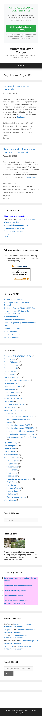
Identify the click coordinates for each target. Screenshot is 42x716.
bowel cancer (11, 473)
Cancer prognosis (11, 368)
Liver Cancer (10, 126)
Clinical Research (10, 395)
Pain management (11, 446)
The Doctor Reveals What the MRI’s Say (19, 308)
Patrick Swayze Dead (12, 337)
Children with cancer (12, 392)
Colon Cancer (11, 482)
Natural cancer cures (12, 328)
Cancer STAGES (10, 371)
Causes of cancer (11, 383)
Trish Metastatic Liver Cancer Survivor (21, 437)
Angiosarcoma (12, 464)
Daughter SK (9, 630)
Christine (9, 414)
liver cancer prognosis (24, 126)
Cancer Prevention (11, 365)
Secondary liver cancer (15, 404)
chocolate (17, 189)
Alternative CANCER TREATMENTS (17, 356)
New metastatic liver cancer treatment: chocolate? (19, 151)
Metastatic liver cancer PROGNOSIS (19, 123)
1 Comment (9, 138)
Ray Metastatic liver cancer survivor (20, 434)
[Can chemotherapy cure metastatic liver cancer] (21, 281)
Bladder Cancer (12, 467)
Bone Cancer (11, 470)
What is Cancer (10, 500)
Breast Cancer (12, 476)
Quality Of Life (10, 183)
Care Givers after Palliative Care (16, 380)
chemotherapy (9, 389)
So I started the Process (13, 299)
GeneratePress (21, 713)
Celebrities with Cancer (13, 386)
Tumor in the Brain (11, 455)
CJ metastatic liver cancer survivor (19, 416)
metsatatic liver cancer (12, 132)
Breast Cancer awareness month (19, 479)
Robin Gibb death (11, 331)
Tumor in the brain (11, 317)
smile (8, 196)
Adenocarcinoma (13, 461)
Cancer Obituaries (11, 362)
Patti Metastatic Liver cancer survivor (21, 431)
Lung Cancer (11, 485)
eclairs (25, 189)
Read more (21, 117)
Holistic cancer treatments (14, 398)
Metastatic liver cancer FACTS (18, 425)
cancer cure (20, 186)
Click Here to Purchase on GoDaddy (21, 28)
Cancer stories (9, 374)
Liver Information (10, 407)
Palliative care (22, 193)
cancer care (9, 186)
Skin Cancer (11, 494)
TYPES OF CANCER (11, 458)
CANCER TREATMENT (12, 377)
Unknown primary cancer (16, 497)
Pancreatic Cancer (13, 488)
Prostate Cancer (12, 491)
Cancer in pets (9, 359)
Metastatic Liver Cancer (21, 50)
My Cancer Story (10, 443)
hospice (32, 189)
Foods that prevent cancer (14, 320)
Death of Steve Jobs (12, 334)
